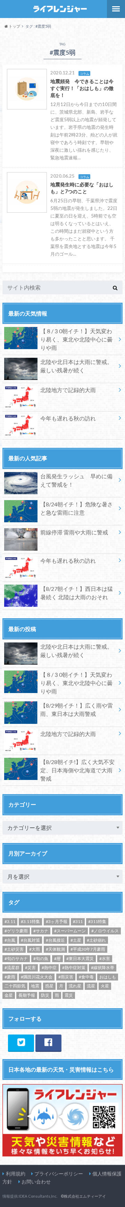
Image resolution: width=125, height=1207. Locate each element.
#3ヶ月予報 (56, 921)
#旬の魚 (40, 958)
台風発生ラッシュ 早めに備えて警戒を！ (76, 480)
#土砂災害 (14, 949)
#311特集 (97, 921)
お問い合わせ (36, 1181)
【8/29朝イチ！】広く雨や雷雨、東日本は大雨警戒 (76, 709)
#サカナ (40, 930)
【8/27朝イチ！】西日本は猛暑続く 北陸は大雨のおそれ (76, 592)
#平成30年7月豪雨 (87, 949)
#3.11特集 (30, 921)
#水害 (104, 958)
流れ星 (75, 985)
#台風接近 (55, 940)
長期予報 (26, 995)
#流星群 (12, 967)
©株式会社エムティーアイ (83, 1196)
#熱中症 (49, 967)
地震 (35, 985)
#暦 (57, 958)
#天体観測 (55, 949)
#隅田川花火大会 (36, 976)
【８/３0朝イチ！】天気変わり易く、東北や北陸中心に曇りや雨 (76, 339)
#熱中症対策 (73, 967)
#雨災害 (65, 976)
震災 (69, 995)
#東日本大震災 (80, 958)
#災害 (30, 967)
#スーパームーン (70, 930)
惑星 (49, 985)
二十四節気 (15, 985)
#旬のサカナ (16, 958)
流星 (91, 985)
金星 (9, 995)
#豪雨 (10, 976)
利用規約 (15, 1174)
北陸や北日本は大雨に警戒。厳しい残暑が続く (76, 365)
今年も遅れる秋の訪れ (68, 418)
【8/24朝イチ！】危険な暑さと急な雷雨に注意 (76, 508)
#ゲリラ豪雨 (16, 930)
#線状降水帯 (102, 967)
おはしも (107, 976)
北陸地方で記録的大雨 (68, 390)
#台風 (10, 940)
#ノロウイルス (105, 930)
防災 (45, 995)
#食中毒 (86, 976)
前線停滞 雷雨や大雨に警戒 (74, 532)
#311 (78, 921)
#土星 (75, 940)
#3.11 (10, 921)
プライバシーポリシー (58, 1174)
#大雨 (34, 949)
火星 (105, 985)
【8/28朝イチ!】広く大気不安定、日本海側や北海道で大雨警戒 (77, 770)
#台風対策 (30, 940)
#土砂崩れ (96, 940)
